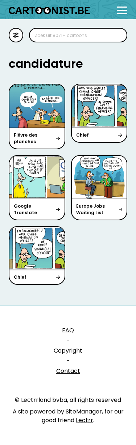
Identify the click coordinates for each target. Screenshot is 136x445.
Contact (68, 371)
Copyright (68, 350)
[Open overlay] (122, 10)
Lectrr (84, 420)
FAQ (68, 330)
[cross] (117, 35)
